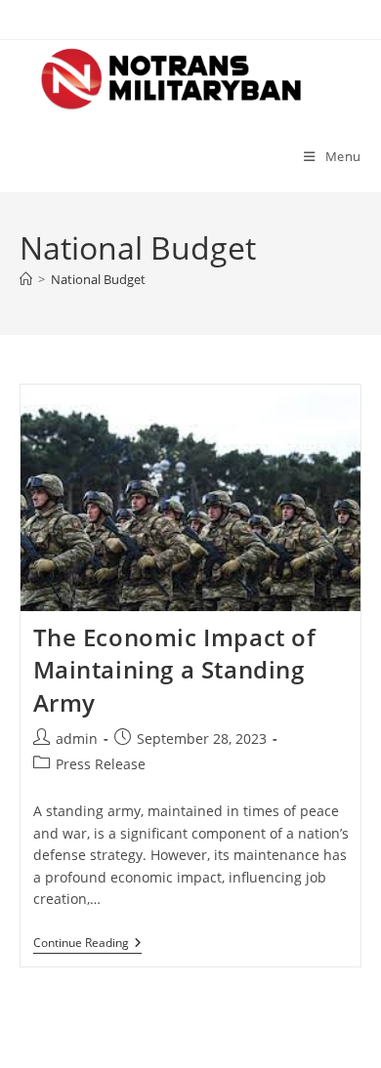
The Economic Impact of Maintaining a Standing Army (175, 670)
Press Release (101, 764)
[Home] (26, 279)
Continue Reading (87, 944)
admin (77, 738)
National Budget (98, 279)
